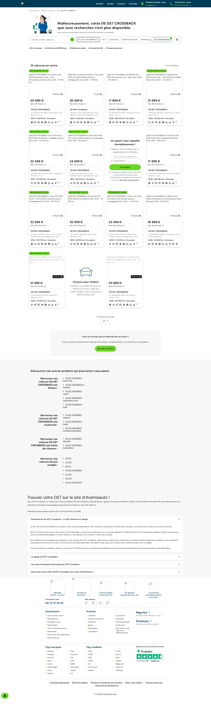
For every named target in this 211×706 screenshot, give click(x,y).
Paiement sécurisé (153, 682)
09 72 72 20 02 (54, 603)
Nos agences (52, 619)
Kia (71, 657)
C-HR (118, 651)
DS (71, 673)
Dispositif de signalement (107, 685)
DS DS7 (68, 458)
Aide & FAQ (52, 625)
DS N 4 (68, 466)
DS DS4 (68, 462)
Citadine (91, 615)
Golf (117, 657)
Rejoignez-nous (53, 622)
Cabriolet (120, 619)
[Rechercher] (72, 39)
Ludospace (92, 631)
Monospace (93, 628)
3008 (90, 661)
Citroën (50, 657)
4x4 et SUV (120, 615)
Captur (91, 670)
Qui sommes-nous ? (55, 615)
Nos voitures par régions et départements (123, 630)
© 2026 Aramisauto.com (105, 694)
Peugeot (50, 654)
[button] (97, 40)
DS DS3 (68, 474)
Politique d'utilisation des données (106, 682)
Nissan (50, 673)
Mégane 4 (120, 664)
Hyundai (73, 654)
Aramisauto (34, 10)
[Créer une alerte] (5, 696)
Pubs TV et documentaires (58, 635)
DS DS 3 (68, 478)
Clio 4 (118, 654)
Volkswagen (52, 667)
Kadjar (118, 661)
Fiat (72, 651)
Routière (91, 622)
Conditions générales (59, 682)
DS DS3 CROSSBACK (73, 470)
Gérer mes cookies (133, 682)
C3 (89, 664)
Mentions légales (80, 682)
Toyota (73, 670)
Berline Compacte (95, 619)
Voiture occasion (47, 10)
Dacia (49, 664)
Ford (72, 661)
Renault (50, 651)
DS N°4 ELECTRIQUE (73, 482)
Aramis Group (53, 638)
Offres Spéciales (123, 622)
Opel (49, 661)
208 (90, 651)
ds (58, 10)
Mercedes (74, 667)
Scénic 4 (119, 667)
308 (90, 657)
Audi (49, 670)
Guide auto (120, 625)
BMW (72, 664)
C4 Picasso (92, 667)
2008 (90, 654)
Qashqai (119, 670)
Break (90, 625)
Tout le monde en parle (56, 628)
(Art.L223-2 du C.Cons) (129, 180)
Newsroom (51, 631)
